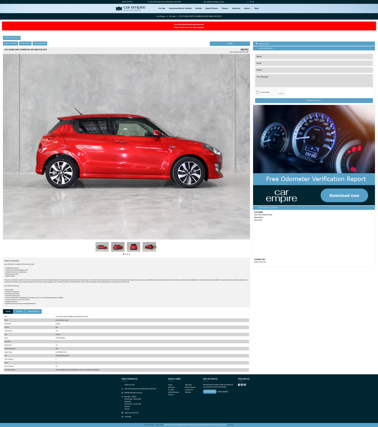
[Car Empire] (130, 8)
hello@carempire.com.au (215, 2)
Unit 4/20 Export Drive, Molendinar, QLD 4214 (165, 2)
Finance (225, 8)
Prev (98, 247)
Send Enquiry (314, 100)
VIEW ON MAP (223, 391)
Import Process (212, 8)
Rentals (199, 8)
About (247, 8)
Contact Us (189, 390)
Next (155, 247)
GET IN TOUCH (210, 391)
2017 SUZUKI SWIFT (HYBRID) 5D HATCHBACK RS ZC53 (200, 16)
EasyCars (230, 425)
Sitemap (188, 392)
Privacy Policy (150, 425)
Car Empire (161, 16)
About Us (171, 387)
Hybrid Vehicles (173, 392)
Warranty (236, 8)
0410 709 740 (127, 2)
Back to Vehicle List (12, 38)
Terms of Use (159, 425)
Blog (256, 8)
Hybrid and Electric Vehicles (180, 8)
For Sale (162, 8)
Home (170, 385)
